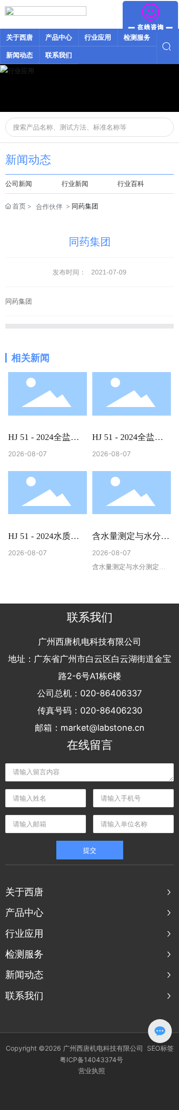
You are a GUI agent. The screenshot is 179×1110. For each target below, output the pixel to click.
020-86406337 (111, 693)
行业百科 (130, 183)
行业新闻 (75, 183)
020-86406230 (111, 710)
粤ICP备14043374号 (91, 1059)
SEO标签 (160, 1048)
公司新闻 (18, 183)
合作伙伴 (49, 206)
